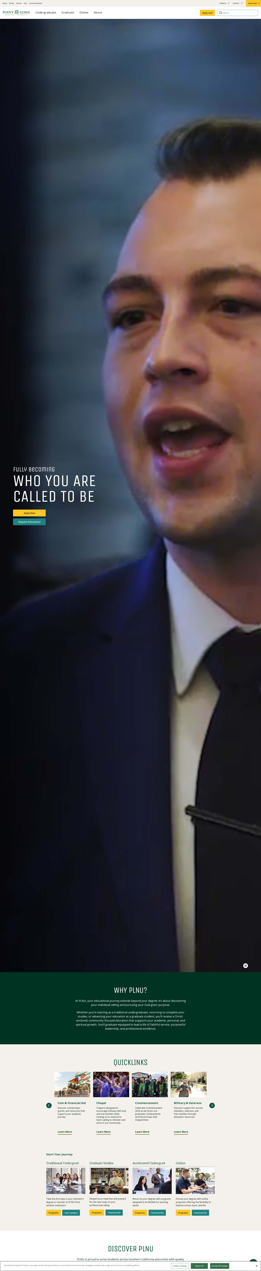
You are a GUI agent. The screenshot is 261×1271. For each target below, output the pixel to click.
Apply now (207, 12)
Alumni (18, 3)
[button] (49, 1105)
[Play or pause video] (245, 965)
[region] (130, 1266)
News (5, 3)
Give (25, 3)
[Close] (257, 1266)
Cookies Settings (180, 1266)
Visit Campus (71, 1212)
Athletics (223, 4)
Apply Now (29, 513)
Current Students (35, 3)
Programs (53, 1212)
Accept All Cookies (220, 1266)
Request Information (29, 521)
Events (11, 3)
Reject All (199, 1266)
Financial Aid (114, 1212)
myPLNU (236, 4)
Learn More (65, 1131)
